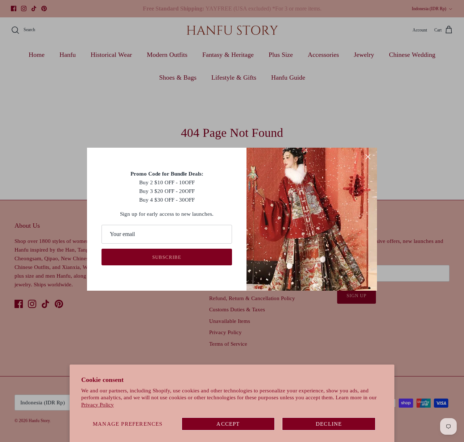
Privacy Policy (97, 405)
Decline (329, 424)
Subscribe (166, 257)
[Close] (368, 157)
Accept (228, 424)
